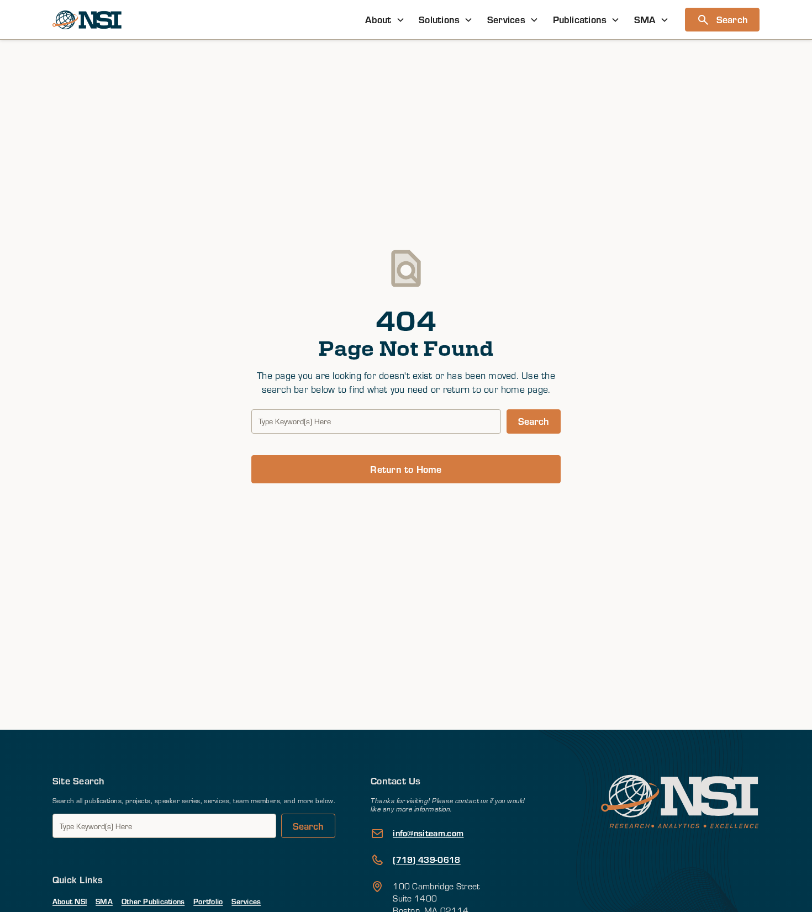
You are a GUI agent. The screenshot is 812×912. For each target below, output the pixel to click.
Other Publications (153, 901)
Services (246, 901)
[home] (87, 19)
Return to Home (405, 469)
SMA (104, 901)
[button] (385, 19)
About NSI (69, 901)
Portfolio (208, 901)
